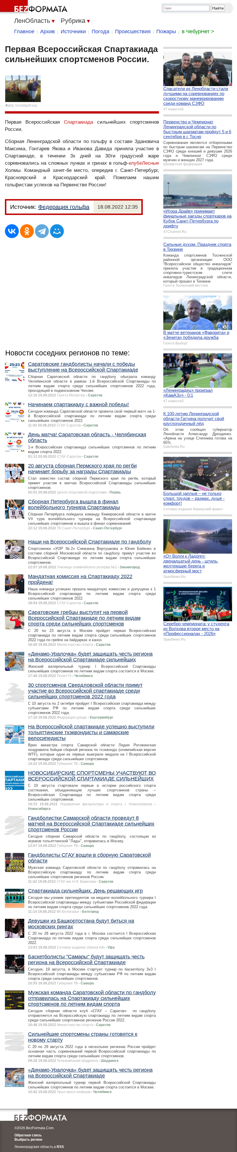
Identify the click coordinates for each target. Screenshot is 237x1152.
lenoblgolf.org (26, 105)
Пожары (166, 31)
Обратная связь (28, 1135)
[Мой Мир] (57, 231)
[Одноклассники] (27, 231)
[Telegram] (42, 231)
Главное (24, 31)
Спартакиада (78, 122)
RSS (60, 1147)
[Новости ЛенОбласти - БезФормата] (34, 7)
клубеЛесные (144, 163)
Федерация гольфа (63, 207)
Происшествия (133, 31)
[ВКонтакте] (12, 231)
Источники (73, 31)
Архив (47, 31)
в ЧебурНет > (198, 31)
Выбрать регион (28, 1140)
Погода (100, 31)
